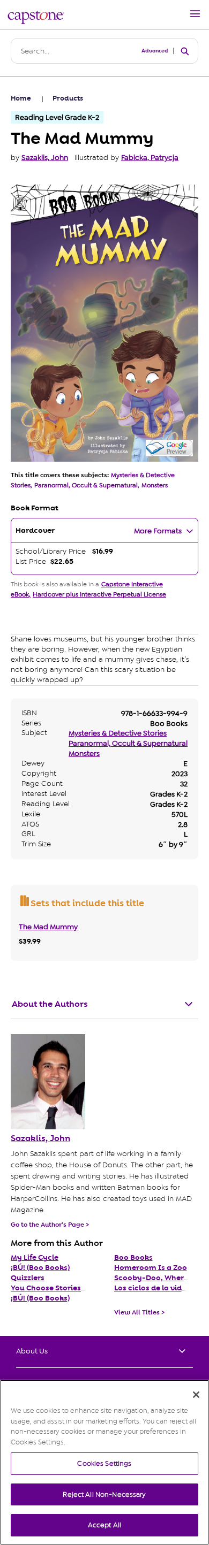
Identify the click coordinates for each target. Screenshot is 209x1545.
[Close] (196, 1394)
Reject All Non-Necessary (104, 1494)
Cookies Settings (104, 1463)
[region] (104, 1462)
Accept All (104, 1525)
